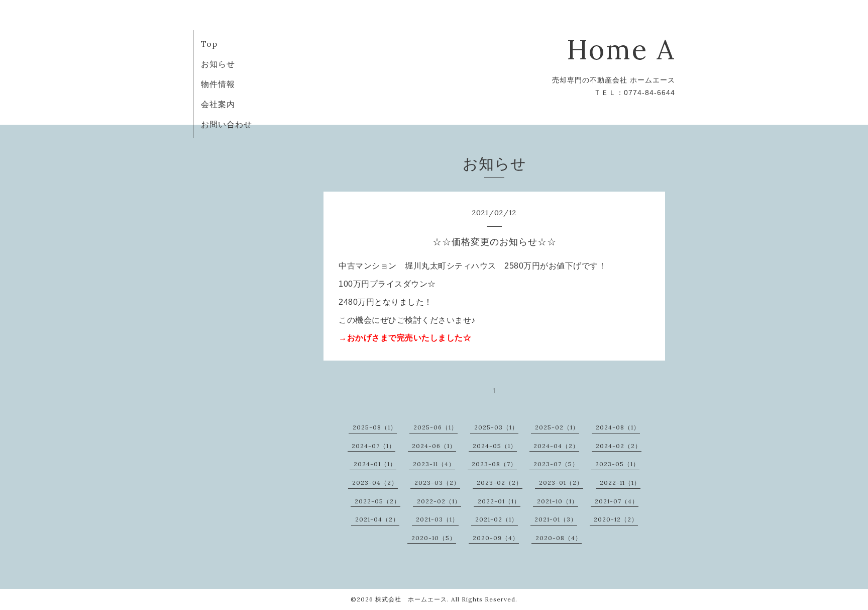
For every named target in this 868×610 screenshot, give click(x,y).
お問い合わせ (226, 124)
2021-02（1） (496, 519)
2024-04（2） (556, 446)
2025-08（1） (375, 427)
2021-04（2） (377, 519)
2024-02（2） (618, 446)
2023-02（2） (499, 482)
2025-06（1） (435, 427)
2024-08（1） (618, 427)
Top (209, 44)
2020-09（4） (496, 538)
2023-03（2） (437, 482)
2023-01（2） (561, 482)
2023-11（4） (434, 464)
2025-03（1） (496, 427)
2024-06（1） (434, 446)
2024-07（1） (373, 446)
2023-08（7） (494, 464)
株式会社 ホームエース (411, 599)
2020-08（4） (558, 538)
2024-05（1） (495, 446)
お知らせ (218, 64)
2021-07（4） (616, 501)
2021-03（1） (437, 519)
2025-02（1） (557, 427)
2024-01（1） (375, 464)
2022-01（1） (499, 501)
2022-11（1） (620, 482)
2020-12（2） (616, 519)
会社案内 (218, 104)
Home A (621, 49)
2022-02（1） (439, 501)
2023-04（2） (375, 482)
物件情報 (218, 84)
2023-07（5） (556, 464)
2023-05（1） (617, 464)
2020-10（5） (433, 538)
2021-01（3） (555, 519)
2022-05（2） (377, 501)
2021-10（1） (557, 501)
